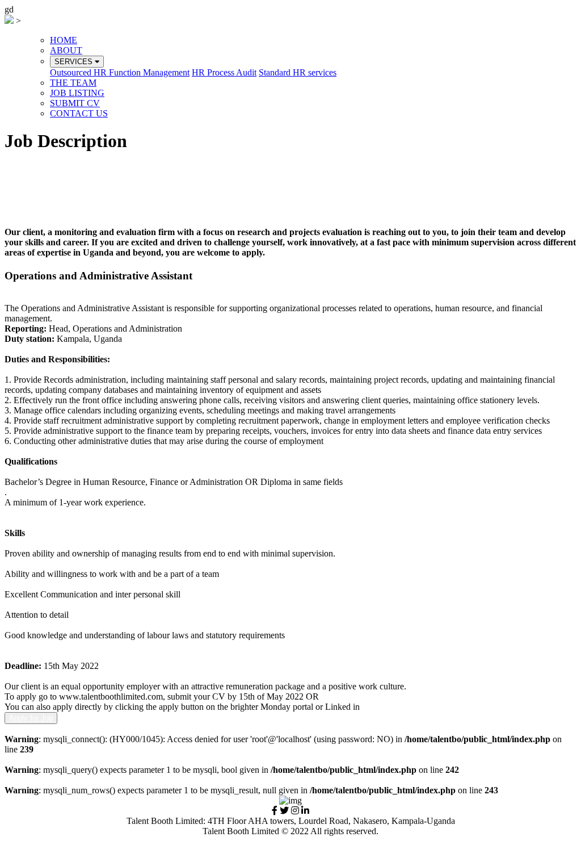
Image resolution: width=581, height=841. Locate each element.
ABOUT (66, 50)
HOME (63, 40)
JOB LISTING (77, 93)
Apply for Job (31, 718)
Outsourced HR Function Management (120, 72)
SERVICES (74, 61)
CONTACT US (79, 113)
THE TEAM (73, 82)
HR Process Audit (224, 72)
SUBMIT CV (75, 103)
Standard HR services (297, 72)
